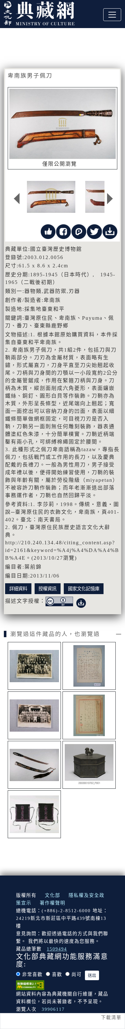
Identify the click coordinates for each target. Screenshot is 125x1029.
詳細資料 (18, 588)
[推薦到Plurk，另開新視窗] (78, 231)
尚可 (76, 974)
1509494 (57, 948)
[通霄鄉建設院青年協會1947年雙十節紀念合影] (34, 715)
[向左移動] (17, 198)
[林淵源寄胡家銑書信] (89, 715)
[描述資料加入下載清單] (81, 602)
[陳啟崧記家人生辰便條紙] (89, 666)
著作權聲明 (52, 903)
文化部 (52, 895)
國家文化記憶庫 (83, 588)
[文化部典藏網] (39, 12)
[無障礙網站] (30, 984)
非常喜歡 (32, 974)
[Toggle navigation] (112, 14)
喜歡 (57, 974)
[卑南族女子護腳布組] (34, 814)
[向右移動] (110, 198)
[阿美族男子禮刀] (34, 765)
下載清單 (111, 1017)
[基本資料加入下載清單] (110, 231)
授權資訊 (47, 588)
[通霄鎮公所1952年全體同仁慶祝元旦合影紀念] (34, 666)
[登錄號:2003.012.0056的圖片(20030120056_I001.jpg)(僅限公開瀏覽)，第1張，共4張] (51, 197)
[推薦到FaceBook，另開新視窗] (63, 231)
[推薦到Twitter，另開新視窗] (94, 231)
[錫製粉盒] (89, 765)
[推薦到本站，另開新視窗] (48, 231)
